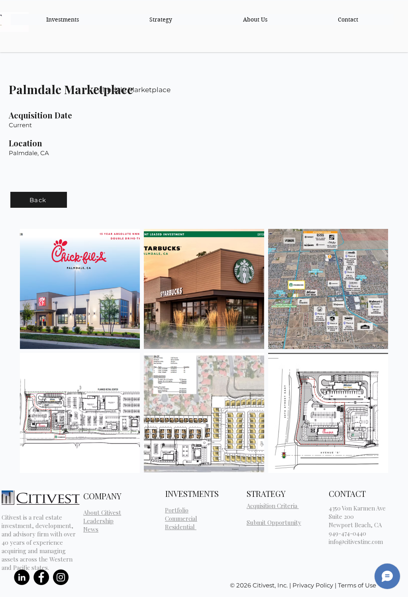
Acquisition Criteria (273, 506)
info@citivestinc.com (356, 542)
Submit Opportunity (274, 522)
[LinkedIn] (21, 577)
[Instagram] (61, 577)
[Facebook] (41, 577)
